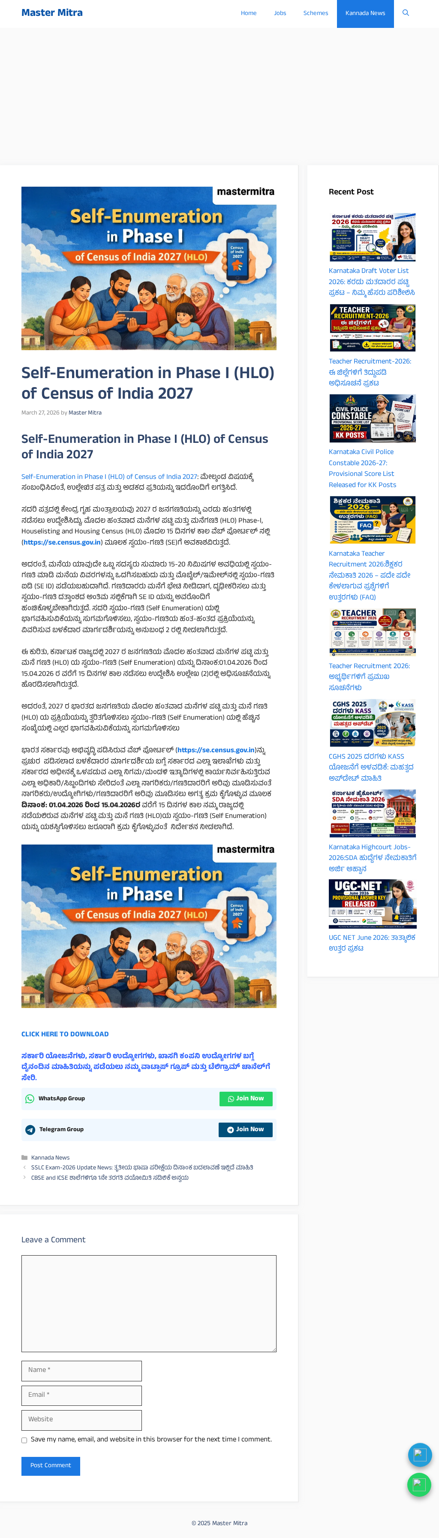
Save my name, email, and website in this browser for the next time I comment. (151, 1440)
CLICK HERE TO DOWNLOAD (65, 1035)
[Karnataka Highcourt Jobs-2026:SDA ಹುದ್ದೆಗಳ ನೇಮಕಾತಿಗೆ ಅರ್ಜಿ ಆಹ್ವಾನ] (373, 816)
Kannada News (365, 14)
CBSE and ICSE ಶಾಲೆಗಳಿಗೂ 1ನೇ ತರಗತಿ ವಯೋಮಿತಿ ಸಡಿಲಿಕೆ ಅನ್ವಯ (110, 1178)
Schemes (316, 14)
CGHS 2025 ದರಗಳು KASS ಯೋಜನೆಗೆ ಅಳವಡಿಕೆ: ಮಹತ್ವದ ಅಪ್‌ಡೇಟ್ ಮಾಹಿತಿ (371, 768)
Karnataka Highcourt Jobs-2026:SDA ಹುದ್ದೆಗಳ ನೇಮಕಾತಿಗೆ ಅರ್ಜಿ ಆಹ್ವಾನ (373, 859)
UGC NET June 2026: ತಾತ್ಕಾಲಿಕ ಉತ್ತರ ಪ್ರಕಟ (372, 944)
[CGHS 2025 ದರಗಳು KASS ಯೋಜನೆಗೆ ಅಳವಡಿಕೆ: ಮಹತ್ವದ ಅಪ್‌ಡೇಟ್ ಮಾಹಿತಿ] (373, 725)
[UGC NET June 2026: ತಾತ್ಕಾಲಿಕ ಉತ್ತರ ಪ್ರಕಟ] (373, 906)
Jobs (280, 14)
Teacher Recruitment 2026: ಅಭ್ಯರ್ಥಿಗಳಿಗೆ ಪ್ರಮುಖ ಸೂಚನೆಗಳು (369, 678)
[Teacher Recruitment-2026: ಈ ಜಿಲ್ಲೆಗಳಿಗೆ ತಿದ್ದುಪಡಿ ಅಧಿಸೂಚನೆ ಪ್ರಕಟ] (373, 330)
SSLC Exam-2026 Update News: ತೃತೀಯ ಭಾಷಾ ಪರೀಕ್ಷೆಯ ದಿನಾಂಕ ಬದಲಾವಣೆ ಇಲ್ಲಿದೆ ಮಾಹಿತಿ (142, 1168)
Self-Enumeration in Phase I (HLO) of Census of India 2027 (109, 478)
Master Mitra (52, 14)
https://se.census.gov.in (62, 543)
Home (249, 14)
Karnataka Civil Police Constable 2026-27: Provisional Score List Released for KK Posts (363, 469)
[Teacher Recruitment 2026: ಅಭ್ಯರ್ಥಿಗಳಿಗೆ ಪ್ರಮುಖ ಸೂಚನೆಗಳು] (373, 635)
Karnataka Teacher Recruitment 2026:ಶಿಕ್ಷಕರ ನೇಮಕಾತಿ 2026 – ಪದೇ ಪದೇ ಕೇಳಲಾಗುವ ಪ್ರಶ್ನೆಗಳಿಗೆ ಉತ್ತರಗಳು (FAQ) (369, 576)
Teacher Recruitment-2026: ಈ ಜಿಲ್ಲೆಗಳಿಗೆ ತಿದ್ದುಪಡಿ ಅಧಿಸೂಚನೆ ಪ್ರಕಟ (370, 373)
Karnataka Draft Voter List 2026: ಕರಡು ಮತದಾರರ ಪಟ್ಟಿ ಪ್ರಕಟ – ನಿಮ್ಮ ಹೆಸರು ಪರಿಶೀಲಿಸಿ (372, 283)
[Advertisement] (219, 92)
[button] (406, 14)
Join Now (250, 1099)
